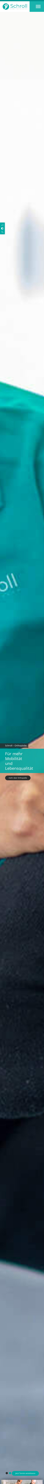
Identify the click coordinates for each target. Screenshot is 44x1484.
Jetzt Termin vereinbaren (25, 1473)
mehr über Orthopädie (18, 778)
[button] (38, 6)
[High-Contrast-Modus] (2, 228)
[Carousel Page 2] (10, 1473)
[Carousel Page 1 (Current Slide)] (7, 1473)
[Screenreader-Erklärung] (2, 232)
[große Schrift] (2, 225)
